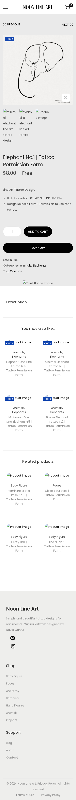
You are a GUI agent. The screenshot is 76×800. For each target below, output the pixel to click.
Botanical (12, 698)
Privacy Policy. (47, 783)
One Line (16, 271)
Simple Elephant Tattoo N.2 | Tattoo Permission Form (57, 423)
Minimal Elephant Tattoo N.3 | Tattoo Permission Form (57, 368)
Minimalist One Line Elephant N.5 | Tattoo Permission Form (19, 423)
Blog (9, 743)
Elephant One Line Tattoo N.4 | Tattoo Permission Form (19, 368)
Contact (12, 757)
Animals (25, 265)
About (10, 750)
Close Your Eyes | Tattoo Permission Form (57, 495)
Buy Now (38, 248)
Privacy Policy (50, 795)
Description (16, 302)
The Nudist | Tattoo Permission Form (57, 546)
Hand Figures (15, 705)
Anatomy (12, 691)
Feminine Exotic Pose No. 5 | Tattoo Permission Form (19, 497)
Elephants (39, 265)
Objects (11, 720)
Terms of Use (25, 795)
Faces (57, 485)
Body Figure (19, 485)
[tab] (38, 302)
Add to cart (38, 232)
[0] (67, 7)
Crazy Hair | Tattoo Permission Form (19, 546)
